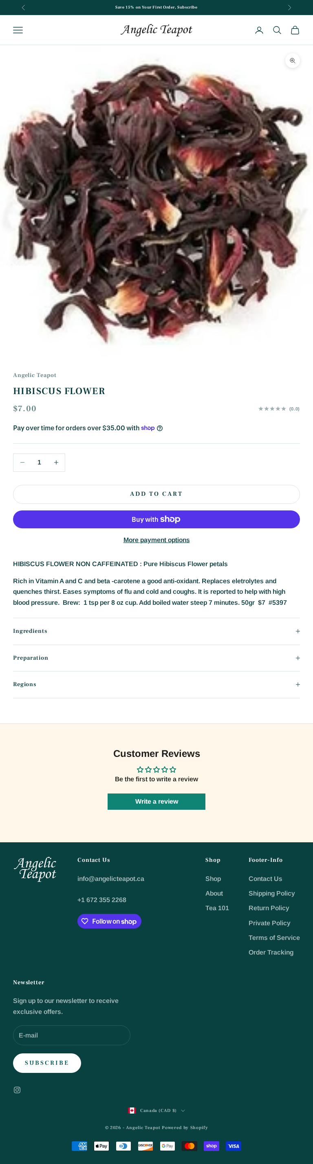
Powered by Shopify (185, 1128)
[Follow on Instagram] (17, 1090)
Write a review (156, 801)
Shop (213, 878)
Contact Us (265, 878)
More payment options (156, 539)
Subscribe (47, 1063)
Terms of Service (274, 937)
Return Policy (269, 908)
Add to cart (156, 494)
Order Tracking (271, 952)
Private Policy (270, 923)
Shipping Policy (272, 893)
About (214, 893)
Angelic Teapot (35, 375)
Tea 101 (217, 908)
